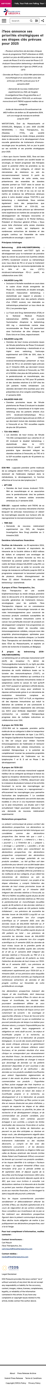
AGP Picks (5, 4)
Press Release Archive (26, 1373)
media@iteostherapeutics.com (15, 1257)
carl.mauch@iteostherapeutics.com (17, 1249)
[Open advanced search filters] (36, 20)
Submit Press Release (14, 1378)
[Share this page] (42, 20)
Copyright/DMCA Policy (16, 1383)
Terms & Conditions (33, 1378)
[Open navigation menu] (4, 20)
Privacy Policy (34, 1383)
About (12, 1373)
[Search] (31, 20)
